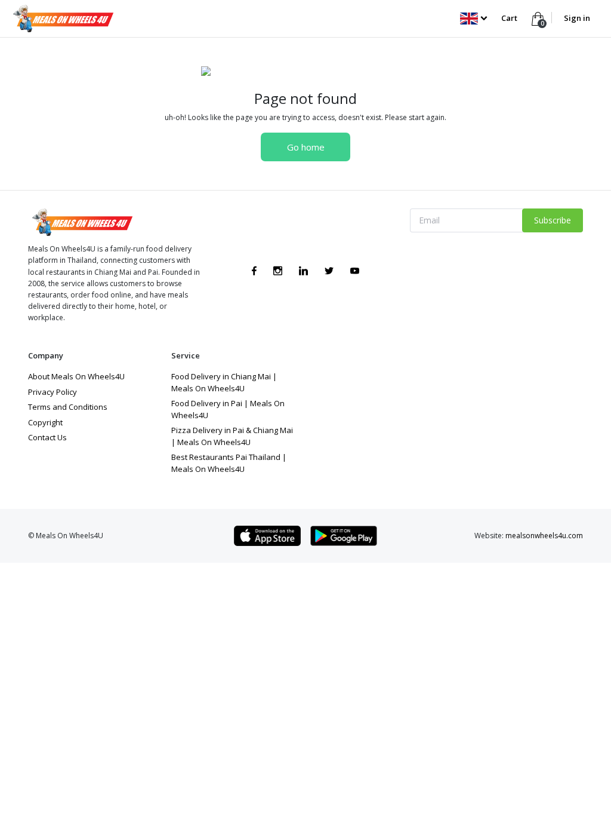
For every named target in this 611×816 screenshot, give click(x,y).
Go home (306, 147)
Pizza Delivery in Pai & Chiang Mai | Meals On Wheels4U (232, 436)
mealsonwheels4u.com (544, 535)
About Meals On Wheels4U (76, 376)
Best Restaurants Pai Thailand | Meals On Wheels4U (228, 463)
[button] (473, 18)
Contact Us (47, 437)
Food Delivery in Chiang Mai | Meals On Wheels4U (224, 382)
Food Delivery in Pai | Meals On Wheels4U (228, 409)
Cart (510, 18)
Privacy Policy (52, 391)
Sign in (577, 18)
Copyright (45, 422)
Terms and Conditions (67, 406)
